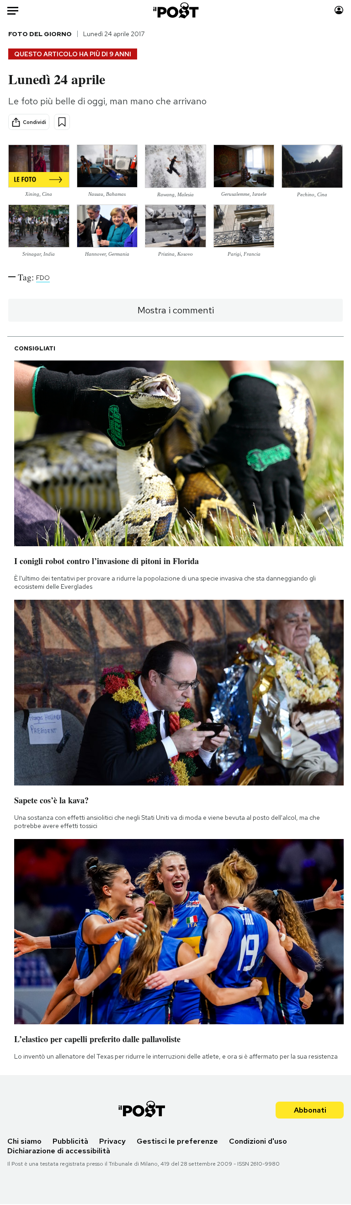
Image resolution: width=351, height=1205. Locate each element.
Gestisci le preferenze (177, 1141)
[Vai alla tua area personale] (339, 10)
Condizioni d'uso (258, 1141)
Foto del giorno (40, 34)
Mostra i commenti (176, 310)
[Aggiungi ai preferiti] (61, 121)
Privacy (112, 1141)
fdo (43, 278)
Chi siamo (24, 1141)
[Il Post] (175, 10)
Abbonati (310, 1110)
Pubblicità (70, 1141)
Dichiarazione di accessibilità (58, 1151)
